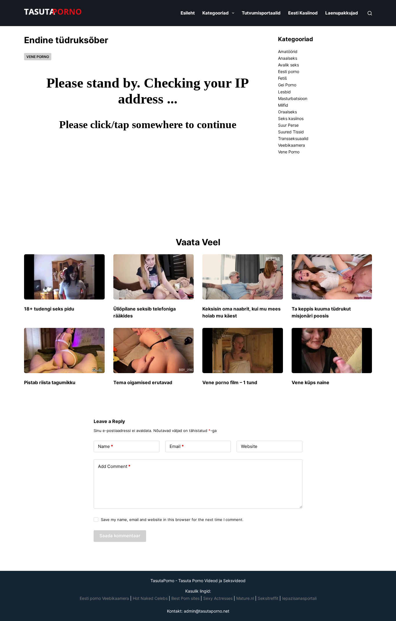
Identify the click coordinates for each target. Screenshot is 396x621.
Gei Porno (287, 84)
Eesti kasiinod (303, 13)
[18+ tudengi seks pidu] (64, 276)
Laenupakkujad (341, 13)
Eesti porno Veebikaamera (105, 598)
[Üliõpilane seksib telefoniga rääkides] (153, 276)
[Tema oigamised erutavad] (153, 350)
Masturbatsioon (292, 98)
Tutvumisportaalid (261, 13)
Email (177, 446)
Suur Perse (288, 125)
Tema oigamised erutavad (142, 382)
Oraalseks (287, 111)
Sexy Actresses (217, 598)
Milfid (283, 105)
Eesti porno (288, 71)
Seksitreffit (268, 598)
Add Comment (114, 466)
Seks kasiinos (291, 118)
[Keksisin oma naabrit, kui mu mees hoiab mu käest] (242, 276)
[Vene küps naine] (332, 350)
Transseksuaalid (293, 138)
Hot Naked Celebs (150, 598)
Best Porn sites (185, 598)
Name (105, 446)
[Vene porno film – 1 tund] (242, 350)
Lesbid (284, 91)
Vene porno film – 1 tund (229, 382)
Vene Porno (37, 57)
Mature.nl (245, 598)
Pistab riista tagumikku (49, 382)
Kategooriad (215, 13)
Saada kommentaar (119, 535)
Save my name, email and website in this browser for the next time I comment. (172, 519)
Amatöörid (287, 51)
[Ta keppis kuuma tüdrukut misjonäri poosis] (332, 276)
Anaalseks (287, 58)
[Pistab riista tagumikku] (64, 350)
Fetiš (282, 78)
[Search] (370, 13)
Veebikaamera (291, 145)
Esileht (188, 13)
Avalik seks (288, 64)
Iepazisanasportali (299, 598)
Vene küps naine (310, 382)
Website (249, 446)
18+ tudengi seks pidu (49, 309)
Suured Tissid (291, 131)
